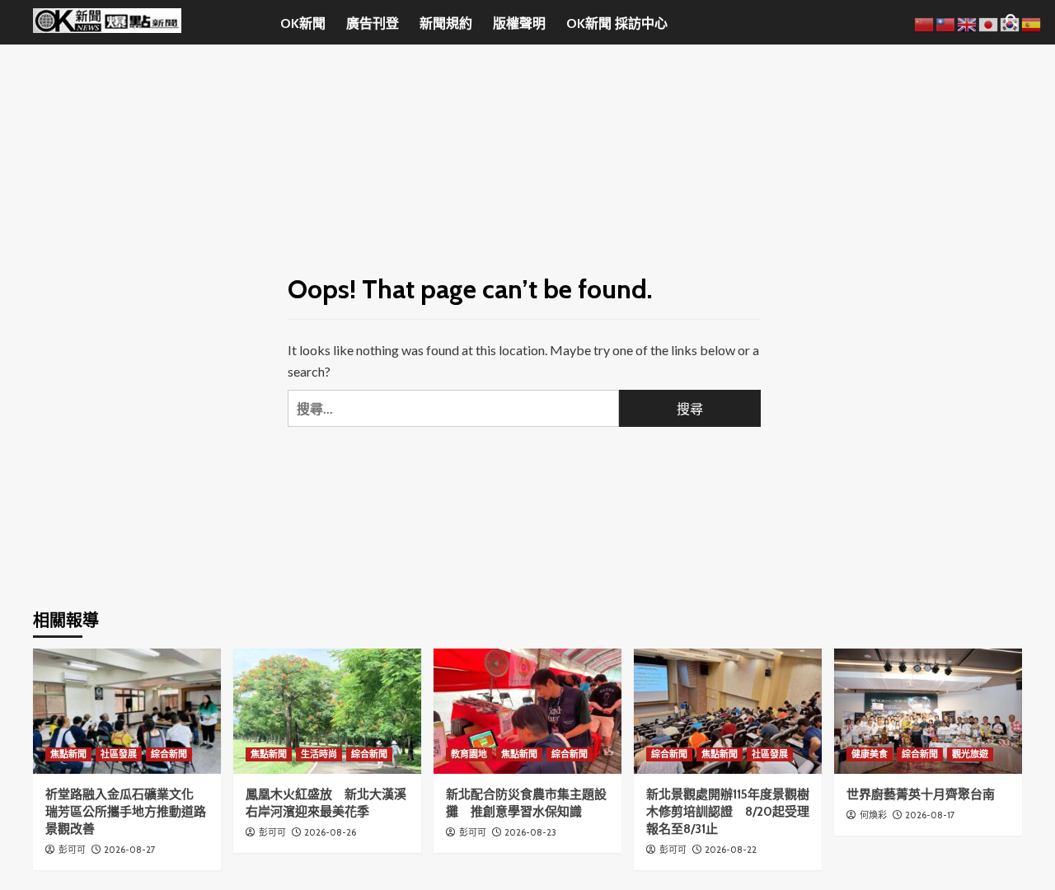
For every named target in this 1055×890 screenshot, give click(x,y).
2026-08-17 (930, 815)
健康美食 (869, 754)
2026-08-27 (130, 849)
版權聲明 (519, 23)
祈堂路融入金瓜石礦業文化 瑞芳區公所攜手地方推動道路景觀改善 (125, 811)
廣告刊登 (372, 23)
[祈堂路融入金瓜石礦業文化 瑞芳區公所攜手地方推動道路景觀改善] (127, 711)
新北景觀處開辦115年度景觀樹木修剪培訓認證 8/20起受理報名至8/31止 (727, 811)
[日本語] (989, 22)
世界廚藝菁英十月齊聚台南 (920, 794)
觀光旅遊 (970, 754)
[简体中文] (924, 22)
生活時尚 (319, 754)
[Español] (1032, 22)
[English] (967, 22)
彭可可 (72, 850)
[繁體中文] (946, 22)
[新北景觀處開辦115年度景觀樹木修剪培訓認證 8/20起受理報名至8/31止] (728, 711)
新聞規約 (446, 23)
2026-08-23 (530, 832)
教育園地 (469, 754)
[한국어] (1010, 22)
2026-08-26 (330, 832)
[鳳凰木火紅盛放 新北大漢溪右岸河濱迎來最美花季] (327, 711)
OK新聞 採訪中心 (617, 23)
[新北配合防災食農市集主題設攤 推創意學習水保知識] (527, 711)
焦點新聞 (68, 754)
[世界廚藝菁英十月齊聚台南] (928, 711)
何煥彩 (873, 815)
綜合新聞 (169, 754)
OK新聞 (303, 23)
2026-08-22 (731, 849)
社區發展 (119, 754)
